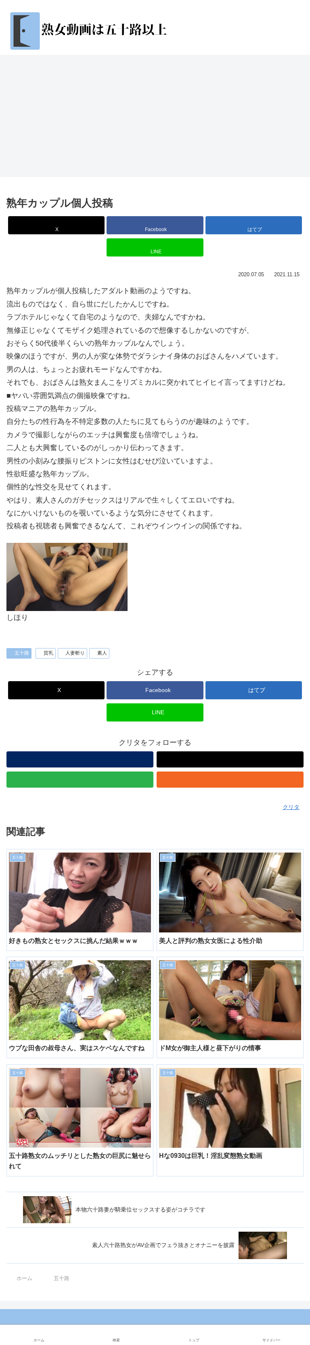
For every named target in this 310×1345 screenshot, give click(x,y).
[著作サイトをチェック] (79, 759)
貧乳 (48, 653)
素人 (102, 653)
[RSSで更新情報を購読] (230, 780)
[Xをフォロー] (230, 759)
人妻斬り (75, 653)
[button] (287, 1134)
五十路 (22, 653)
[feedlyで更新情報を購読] (79, 780)
